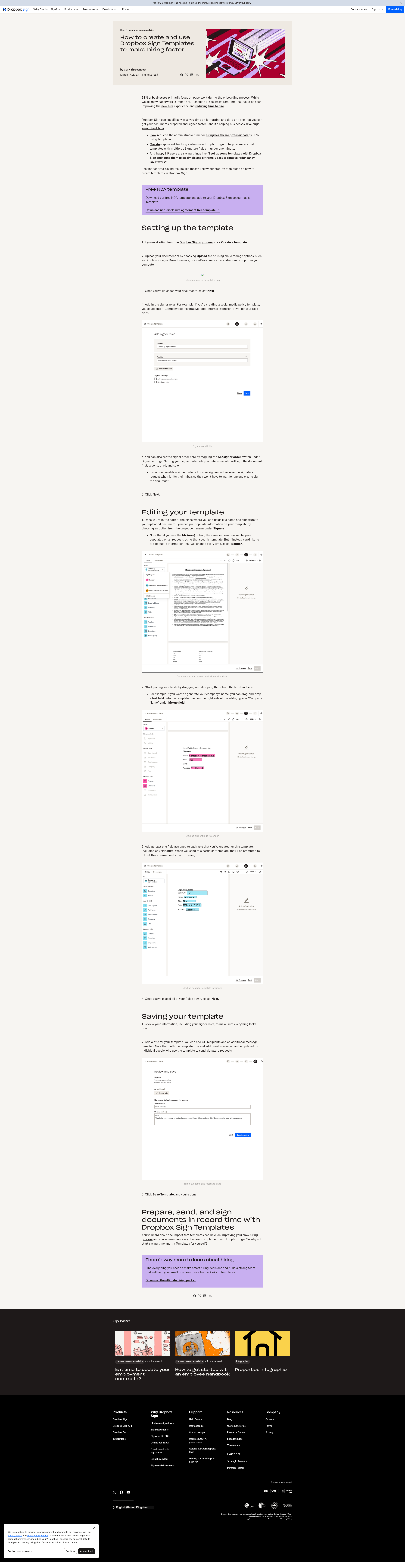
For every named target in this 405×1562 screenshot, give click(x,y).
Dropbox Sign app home (196, 242)
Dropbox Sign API (122, 1426)
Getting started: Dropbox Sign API (202, 1460)
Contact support (197, 1432)
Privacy (269, 1432)
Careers (269, 1419)
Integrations (119, 1439)
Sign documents (159, 1430)
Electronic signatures (162, 1423)
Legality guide (235, 1439)
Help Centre (195, 1419)
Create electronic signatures (160, 1451)
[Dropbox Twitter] (114, 1492)
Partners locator (235, 1468)
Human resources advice (141, 30)
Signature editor (159, 1459)
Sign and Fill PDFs (160, 1436)
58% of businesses (154, 97)
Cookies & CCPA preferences (198, 1440)
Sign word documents (162, 1466)
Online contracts (160, 1443)
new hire (167, 106)
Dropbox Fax (119, 1432)
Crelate (155, 144)
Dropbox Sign (120, 1419)
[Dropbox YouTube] (128, 1492)
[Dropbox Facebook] (121, 1492)
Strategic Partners (237, 1461)
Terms (268, 1426)
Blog (122, 30)
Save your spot (242, 3)
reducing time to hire (209, 106)
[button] (47, 9)
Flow (153, 135)
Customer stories (236, 1426)
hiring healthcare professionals (227, 135)
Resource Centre (236, 1432)
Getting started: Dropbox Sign (202, 1450)
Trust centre (233, 1445)
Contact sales (358, 9)
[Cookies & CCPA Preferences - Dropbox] (51, 1541)
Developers (109, 9)
